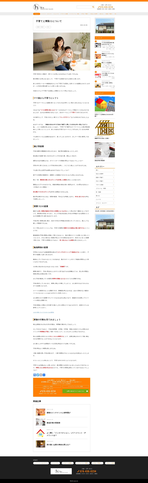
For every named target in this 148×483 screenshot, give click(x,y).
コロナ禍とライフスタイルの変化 (43, 312)
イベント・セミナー (47, 13)
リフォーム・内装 (75, 13)
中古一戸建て (85, 13)
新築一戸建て (109, 13)
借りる (101, 13)
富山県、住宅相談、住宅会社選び (104, 211)
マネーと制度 (64, 13)
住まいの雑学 (94, 13)
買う (48, 27)
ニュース (56, 13)
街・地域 (98, 192)
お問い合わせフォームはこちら (75, 391)
